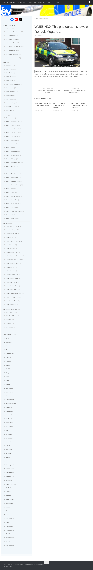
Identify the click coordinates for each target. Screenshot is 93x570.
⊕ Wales (6, 522)
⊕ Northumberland (8, 472)
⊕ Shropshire (7, 491)
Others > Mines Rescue (12, 174)
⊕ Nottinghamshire (8, 476)
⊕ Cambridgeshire (8, 353)
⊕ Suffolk (6, 507)
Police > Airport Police (11, 233)
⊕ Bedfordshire (8, 342)
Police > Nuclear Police (12, 286)
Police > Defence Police (12, 252)
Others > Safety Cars (11, 207)
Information (21, 2)
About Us (50, 2)
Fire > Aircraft (9, 65)
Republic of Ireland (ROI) (10, 309)
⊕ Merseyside (7, 449)
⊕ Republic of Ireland (9, 484)
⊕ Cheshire (7, 357)
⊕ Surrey (6, 511)
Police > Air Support (11, 230)
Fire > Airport (9, 69)
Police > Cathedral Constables (14, 241)
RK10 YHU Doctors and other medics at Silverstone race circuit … (79, 105)
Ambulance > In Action (12, 50)
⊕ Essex (6, 396)
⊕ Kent (5, 430)
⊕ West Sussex (8, 534)
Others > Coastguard (11, 140)
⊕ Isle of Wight (8, 422)
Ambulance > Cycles (11, 43)
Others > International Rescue (14, 162)
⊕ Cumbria (6, 369)
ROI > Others (9, 327)
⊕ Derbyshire (7, 372)
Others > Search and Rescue (13, 211)
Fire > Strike (9, 110)
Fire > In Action (10, 88)
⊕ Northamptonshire (9, 465)
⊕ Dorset (6, 380)
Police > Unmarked (11, 304)
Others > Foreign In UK (12, 151)
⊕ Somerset (7, 495)
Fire (5, 62)
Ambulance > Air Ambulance (13, 31)
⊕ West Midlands (8, 530)
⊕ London (6, 445)
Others (6, 115)
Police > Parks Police (11, 289)
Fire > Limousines (10, 91)
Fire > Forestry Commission (13, 84)
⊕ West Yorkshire (8, 537)
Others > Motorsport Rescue (13, 181)
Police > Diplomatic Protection (14, 256)
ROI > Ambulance (10, 312)
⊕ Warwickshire (8, 526)
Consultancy (32, 2)
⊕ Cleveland (7, 361)
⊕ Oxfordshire (7, 480)
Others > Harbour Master (12, 155)
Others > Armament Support (13, 121)
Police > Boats (10, 237)
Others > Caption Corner (12, 132)
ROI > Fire (8, 319)
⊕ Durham (6, 384)
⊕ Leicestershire (8, 438)
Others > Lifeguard (11, 170)
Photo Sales (41, 2)
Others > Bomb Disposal (12, 129)
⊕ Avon (6, 338)
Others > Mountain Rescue (13, 185)
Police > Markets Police (12, 274)
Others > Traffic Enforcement (13, 215)
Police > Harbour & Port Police (14, 259)
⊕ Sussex (6, 514)
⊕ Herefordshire (8, 411)
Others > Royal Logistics (12, 203)
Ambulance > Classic (11, 39)
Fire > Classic (9, 76)
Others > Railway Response (13, 196)
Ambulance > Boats (11, 35)
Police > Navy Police (11, 282)
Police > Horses (10, 267)
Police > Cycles (10, 248)
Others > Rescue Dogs (12, 200)
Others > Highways (11, 159)
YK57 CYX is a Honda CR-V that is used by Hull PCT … (42, 105)
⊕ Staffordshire (8, 503)
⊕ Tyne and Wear (8, 518)
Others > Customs (10, 144)
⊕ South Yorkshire (8, 499)
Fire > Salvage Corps (11, 106)
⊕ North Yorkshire (8, 461)
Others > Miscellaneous (12, 177)
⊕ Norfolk (6, 457)
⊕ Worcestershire (8, 545)
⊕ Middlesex (7, 453)
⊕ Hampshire (7, 407)
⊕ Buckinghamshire (9, 350)
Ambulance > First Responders (14, 46)
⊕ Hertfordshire (8, 415)
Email (57, 2)
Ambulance (7, 29)
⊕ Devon (6, 376)
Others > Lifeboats (11, 166)
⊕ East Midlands (8, 388)
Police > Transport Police (12, 297)
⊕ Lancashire (7, 434)
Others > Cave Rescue (12, 136)
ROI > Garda (9, 323)
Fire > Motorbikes (10, 99)
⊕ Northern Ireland (8, 468)
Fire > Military (9, 95)
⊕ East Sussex (8, 392)
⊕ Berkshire (7, 346)
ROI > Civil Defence (11, 315)
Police (6, 223)
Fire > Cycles (9, 80)
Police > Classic (10, 245)
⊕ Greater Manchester (9, 403)
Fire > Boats (9, 73)
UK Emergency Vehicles (9, 2)
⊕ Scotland (7, 488)
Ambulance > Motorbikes (12, 54)
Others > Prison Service (12, 192)
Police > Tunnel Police (12, 301)
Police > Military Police (12, 278)
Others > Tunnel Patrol (12, 218)
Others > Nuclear (10, 188)
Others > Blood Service (12, 125)
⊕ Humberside (7, 419)
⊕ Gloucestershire (8, 399)
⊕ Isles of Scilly (8, 426)
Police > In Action (10, 271)
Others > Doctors (41, 18)
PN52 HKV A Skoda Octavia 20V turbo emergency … (59, 105)
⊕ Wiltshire (6, 541)
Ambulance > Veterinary (12, 58)
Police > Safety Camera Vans (13, 293)
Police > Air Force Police (12, 226)
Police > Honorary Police (12, 263)
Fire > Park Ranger (11, 102)
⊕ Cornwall (6, 365)
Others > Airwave (10, 118)
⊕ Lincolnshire (7, 442)
